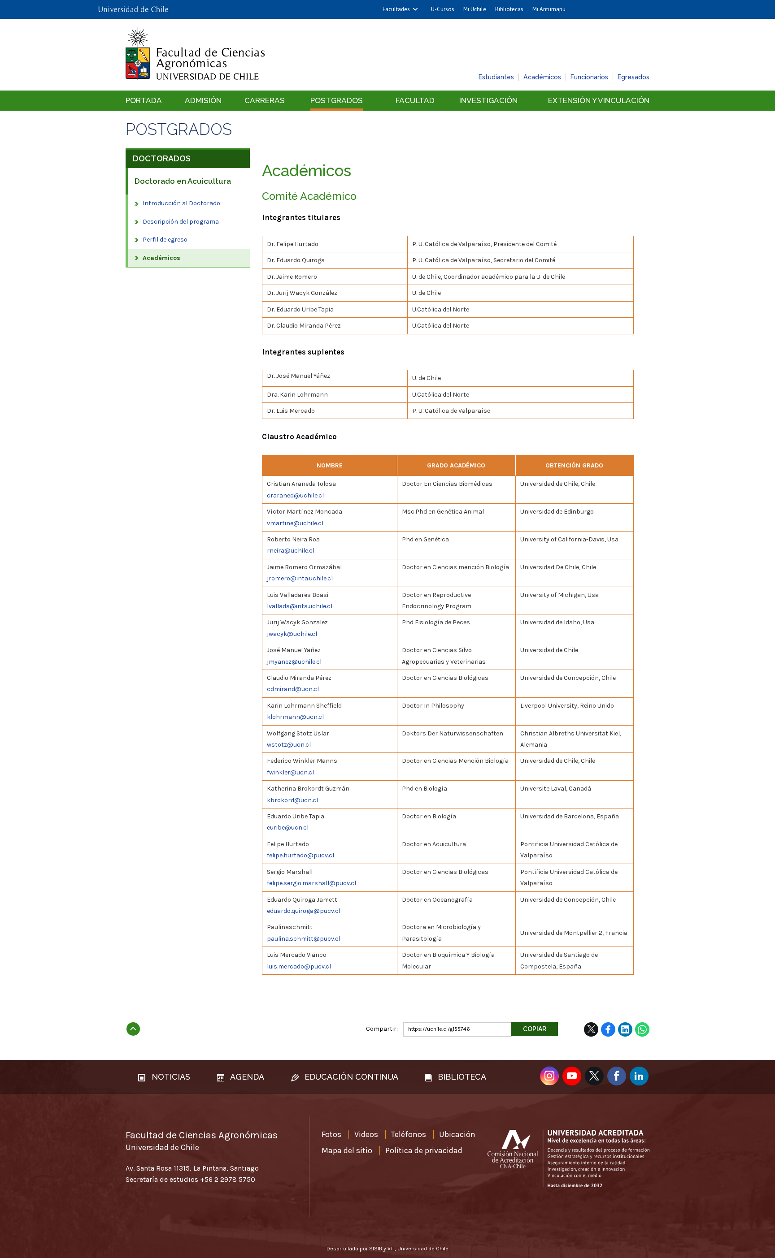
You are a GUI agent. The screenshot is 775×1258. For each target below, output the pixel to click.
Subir (133, 1026)
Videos (366, 1134)
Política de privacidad (423, 1150)
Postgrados (336, 100)
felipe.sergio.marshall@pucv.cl (311, 883)
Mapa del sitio (347, 1150)
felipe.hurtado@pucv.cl (300, 855)
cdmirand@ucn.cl (293, 689)
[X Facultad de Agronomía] (594, 1076)
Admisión (203, 100)
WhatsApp (642, 1029)
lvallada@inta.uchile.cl (299, 606)
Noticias (169, 1076)
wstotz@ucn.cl (289, 744)
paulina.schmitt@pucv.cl (303, 938)
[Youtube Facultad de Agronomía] (571, 1076)
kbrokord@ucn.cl (292, 800)
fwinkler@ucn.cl (290, 772)
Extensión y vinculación (598, 100)
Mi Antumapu (549, 9)
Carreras (264, 100)
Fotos (331, 1134)
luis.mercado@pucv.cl (299, 966)
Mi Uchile (474, 9)
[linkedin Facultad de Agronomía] (639, 1076)
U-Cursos (442, 9)
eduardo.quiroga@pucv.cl (303, 911)
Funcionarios (589, 77)
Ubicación (457, 1134)
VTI (391, 1248)
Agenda (246, 1076)
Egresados (633, 77)
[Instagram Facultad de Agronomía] (549, 1076)
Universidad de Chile (422, 1248)
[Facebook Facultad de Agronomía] (616, 1076)
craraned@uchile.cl (295, 495)
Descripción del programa (181, 221)
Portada (144, 100)
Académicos (542, 77)
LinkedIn (625, 1029)
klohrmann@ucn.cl (295, 717)
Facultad (415, 100)
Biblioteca (460, 1076)
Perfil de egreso (165, 239)
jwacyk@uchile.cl (292, 634)
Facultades (396, 9)
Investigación (488, 100)
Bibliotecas (509, 9)
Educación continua (350, 1076)
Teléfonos (408, 1134)
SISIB (375, 1248)
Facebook (608, 1029)
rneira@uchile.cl (290, 550)
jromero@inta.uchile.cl (300, 578)
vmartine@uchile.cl (295, 523)
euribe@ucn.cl (288, 827)
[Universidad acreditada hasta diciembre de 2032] (568, 1158)
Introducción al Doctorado (181, 203)
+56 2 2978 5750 (227, 1179)
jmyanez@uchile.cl (294, 662)
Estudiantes (496, 77)
